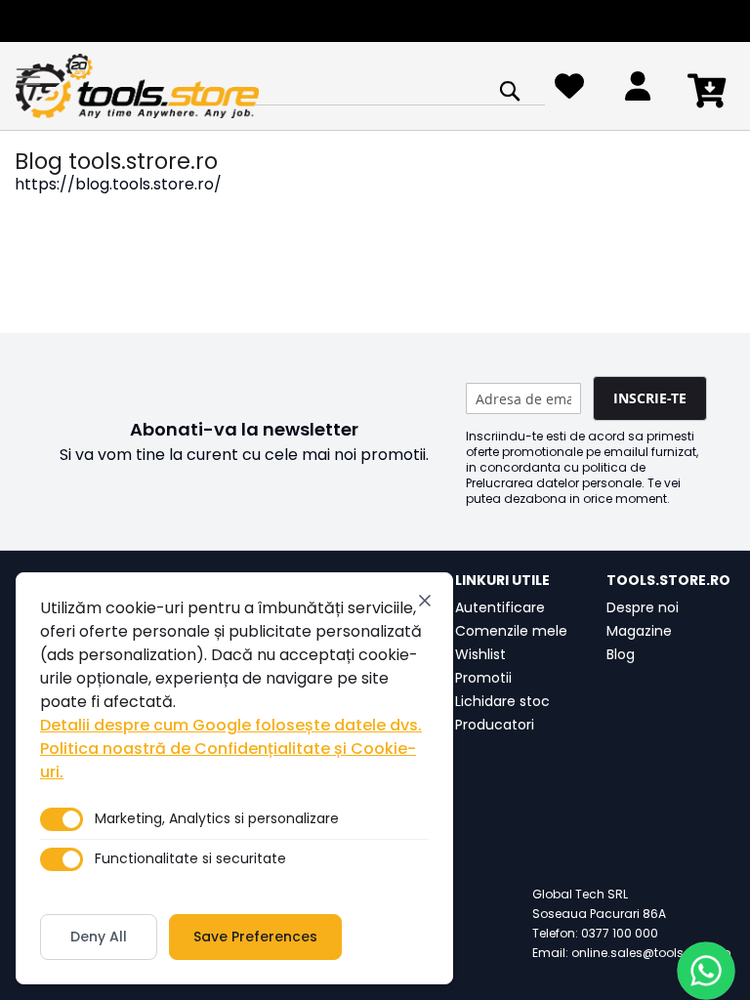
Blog (620, 654)
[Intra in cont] (637, 91)
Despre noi (642, 607)
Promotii (483, 678)
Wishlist (480, 654)
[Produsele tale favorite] (569, 91)
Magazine (639, 631)
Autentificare (500, 607)
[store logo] (137, 86)
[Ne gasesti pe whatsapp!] (706, 970)
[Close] (424, 600)
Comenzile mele (511, 631)
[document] (234, 778)
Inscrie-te (650, 398)
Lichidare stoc (502, 701)
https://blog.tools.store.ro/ (118, 184)
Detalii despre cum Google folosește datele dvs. (231, 725)
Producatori (494, 724)
